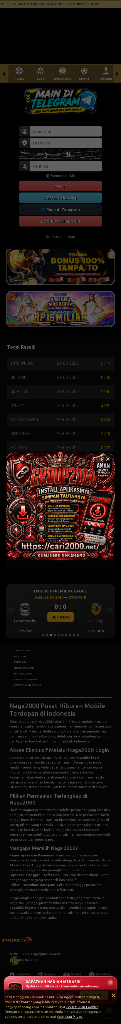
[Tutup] (108, 459)
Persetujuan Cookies (82, 1007)
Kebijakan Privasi (70, 1016)
